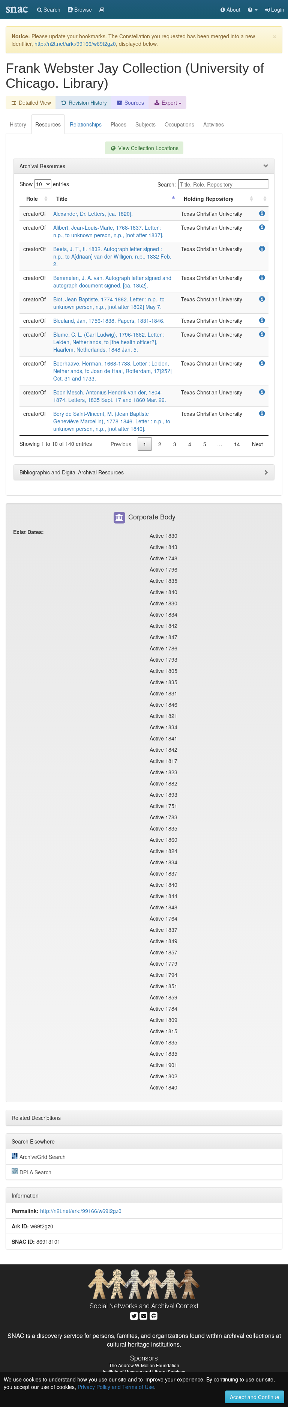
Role (32, 198)
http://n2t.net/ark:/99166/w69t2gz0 (75, 43)
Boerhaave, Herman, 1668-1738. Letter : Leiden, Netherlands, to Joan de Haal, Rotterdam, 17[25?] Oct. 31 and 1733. (112, 371)
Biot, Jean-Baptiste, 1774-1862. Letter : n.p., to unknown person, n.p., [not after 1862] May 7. (109, 302)
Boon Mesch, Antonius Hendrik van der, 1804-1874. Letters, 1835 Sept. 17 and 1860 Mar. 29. (109, 395)
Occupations (179, 124)
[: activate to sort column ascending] (261, 198)
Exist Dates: (28, 532)
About (232, 9)
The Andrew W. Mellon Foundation (144, 1365)
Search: (167, 184)
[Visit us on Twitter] (134, 1315)
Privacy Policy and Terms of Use (116, 1386)
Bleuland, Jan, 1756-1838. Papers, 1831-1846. (109, 320)
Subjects (145, 124)
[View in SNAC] (262, 213)
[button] (252, 9)
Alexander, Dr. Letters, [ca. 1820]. (93, 213)
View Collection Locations (147, 148)
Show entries (44, 184)
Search (51, 9)
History (18, 124)
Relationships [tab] (86, 124)
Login (277, 9)
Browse (82, 9)
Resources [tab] (48, 124)
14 (237, 444)
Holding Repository (209, 198)
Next (257, 444)
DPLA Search (35, 1172)
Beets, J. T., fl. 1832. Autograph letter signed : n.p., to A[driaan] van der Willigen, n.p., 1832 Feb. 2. (112, 256)
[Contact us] (143, 1315)
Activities (213, 124)
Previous (121, 444)
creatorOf (34, 213)
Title (62, 198)
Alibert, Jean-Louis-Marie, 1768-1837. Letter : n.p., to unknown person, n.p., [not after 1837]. (108, 231)
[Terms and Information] (153, 1315)
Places (118, 124)
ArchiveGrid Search (43, 1156)
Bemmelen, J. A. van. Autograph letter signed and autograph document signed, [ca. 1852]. (112, 281)
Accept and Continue (254, 1397)
